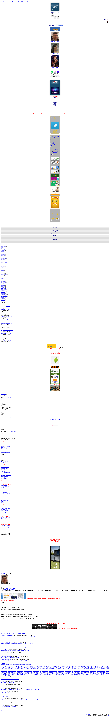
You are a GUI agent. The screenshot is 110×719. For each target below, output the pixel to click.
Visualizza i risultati (4, 417)
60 (74, 666)
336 (3, 672)
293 (35, 671)
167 (28, 668)
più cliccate (8, 397)
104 (25, 667)
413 (31, 673)
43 (53, 666)
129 (69, 667)
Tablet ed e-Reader (3, 300)
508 (92, 674)
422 (47, 673)
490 (60, 674)
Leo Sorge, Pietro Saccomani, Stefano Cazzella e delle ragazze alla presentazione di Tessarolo (19, 699)
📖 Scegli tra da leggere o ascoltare (55, 6)
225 (22, 669)
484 (49, 674)
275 (3, 671)
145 (97, 667)
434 (69, 673)
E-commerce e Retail (3, 252)
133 (76, 667)
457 (1, 674)
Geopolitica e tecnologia (3, 258)
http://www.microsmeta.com (12, 585)
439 (78, 673)
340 (10, 672)
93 (8, 667)
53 (65, 666)
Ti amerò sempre (4, 451)
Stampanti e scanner (3, 286)
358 (42, 672)
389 (97, 672)
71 (88, 666)
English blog (104, 19)
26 (31, 666)
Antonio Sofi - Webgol (5, 525)
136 (81, 667)
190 (69, 668)
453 (103, 673)
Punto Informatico (4, 476)
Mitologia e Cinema (3, 268)
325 (92, 671)
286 (22, 671)
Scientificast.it (3, 502)
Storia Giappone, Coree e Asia (4, 294)
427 (56, 673)
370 (63, 672)
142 (92, 667)
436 (72, 673)
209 (103, 668)
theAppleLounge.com (5, 486)
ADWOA (55, 98)
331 (103, 671)
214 (3, 669)
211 (106, 668)
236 (42, 669)
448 (94, 673)
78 (97, 666)
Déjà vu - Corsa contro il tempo (7, 449)
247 (62, 669)
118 (49, 667)
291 (31, 671)
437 (74, 673)
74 (92, 666)
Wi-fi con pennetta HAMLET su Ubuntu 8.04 (10, 679)
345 (19, 672)
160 (15, 668)
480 (42, 674)
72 (90, 666)
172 (37, 668)
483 (47, 674)
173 (38, 668)
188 (65, 668)
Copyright (3, 457)
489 (58, 674)
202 (90, 668)
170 (33, 668)
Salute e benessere (2, 278)
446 (90, 673)
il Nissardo (3, 471)
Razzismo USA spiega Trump (4, 276)
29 (35, 666)
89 (3, 667)
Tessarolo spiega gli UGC (6, 685)
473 (30, 674)
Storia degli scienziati (3, 290)
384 (88, 672)
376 (74, 672)
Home (2, 1)
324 (90, 671)
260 (85, 669)
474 (31, 674)
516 (106, 674)
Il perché (2, 456)
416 (37, 673)
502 (81, 674)
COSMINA (55, 104)
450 (97, 673)
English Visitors (56, 155)
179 (49, 668)
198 (83, 668)
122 (56, 667)
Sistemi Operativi (2, 283)
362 (49, 672)
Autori (2, 455)
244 (56, 669)
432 (65, 673)
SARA (55, 106)
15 (57, 217)
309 (63, 671)
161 (17, 668)
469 (22, 674)
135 (79, 667)
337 (5, 672)
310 (65, 671)
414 (33, 673)
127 (65, 667)
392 (103, 672)
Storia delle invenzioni (3, 293)
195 (78, 668)
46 (56, 666)
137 (83, 667)
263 (90, 669)
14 (56, 217)
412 (29, 673)
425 (53, 673)
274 (1, 671)
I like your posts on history (6, 333)
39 (48, 666)
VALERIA (55, 97)
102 (21, 667)
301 (49, 671)
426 (54, 673)
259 (83, 669)
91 (6, 667)
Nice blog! (3, 326)
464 (14, 674)
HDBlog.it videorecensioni (6, 465)
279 (10, 671)
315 (74, 671)
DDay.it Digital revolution (6, 475)
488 (56, 674)
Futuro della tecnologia (3, 255)
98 (15, 667)
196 (79, 668)
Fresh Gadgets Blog (5, 518)
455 (106, 673)
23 (27, 666)
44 (54, 666)
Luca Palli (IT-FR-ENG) (5, 472)
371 (65, 672)
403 (14, 673)
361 (47, 672)
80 (100, 666)
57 (70, 666)
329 (99, 671)
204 (94, 668)
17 (51, 218)
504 (85, 674)
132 (74, 667)
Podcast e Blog (2, 275)
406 (19, 673)
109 (34, 667)
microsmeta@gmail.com (9, 589)
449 (95, 673)
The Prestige (3, 444)
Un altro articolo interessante (6, 319)
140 (88, 667)
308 (62, 671)
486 (53, 674)
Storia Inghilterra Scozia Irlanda (4, 296)
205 (96, 668)
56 (69, 666)
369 (62, 672)
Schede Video (2, 279)
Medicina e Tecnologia (3, 266)
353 (33, 672)
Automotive (2, 247)
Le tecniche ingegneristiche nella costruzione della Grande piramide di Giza (16, 640)
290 (30, 671)
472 (28, 674)
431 (63, 673)
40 (49, 666)
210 (104, 668)
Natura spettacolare (5, 649)
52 (64, 666)
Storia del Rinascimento (3, 292)
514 (103, 674)
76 (95, 666)
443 (85, 673)
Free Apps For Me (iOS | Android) (4, 462)
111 (37, 667)
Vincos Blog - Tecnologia (6, 514)
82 (102, 666)
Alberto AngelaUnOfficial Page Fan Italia (55, 236)
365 (55, 672)
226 (24, 669)
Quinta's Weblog (4, 512)
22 (57, 218)
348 (24, 672)
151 (108, 667)
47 (58, 666)
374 (71, 672)
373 (69, 672)
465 (15, 674)
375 (72, 672)
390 (99, 672)
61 (76, 666)
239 (47, 669)
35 (42, 666)
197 (81, 668)
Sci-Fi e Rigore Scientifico (3, 282)
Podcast (22, 1)
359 (44, 672)
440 (79, 673)
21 (56, 218)
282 (15, 671)
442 (83, 673)
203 (92, 668)
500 (78, 674)
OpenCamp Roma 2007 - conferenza (8, 703)
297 (42, 671)
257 (79, 669)
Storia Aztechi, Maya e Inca (3, 288)
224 (21, 669)
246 (60, 669)
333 (106, 671)
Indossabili (2, 261)
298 (44, 671)
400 (8, 673)
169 (31, 668)
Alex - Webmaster (55, 41)
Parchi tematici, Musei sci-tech (4, 274)
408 (22, 673)
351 (30, 672)
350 (28, 672)
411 (28, 673)
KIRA (55, 107)
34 (41, 666)
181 (53, 668)
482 (46, 674)
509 (94, 674)
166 (26, 668)
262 (88, 669)
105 (27, 667)
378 (78, 672)
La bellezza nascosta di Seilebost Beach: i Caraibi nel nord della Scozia (15, 650)
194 (76, 668)
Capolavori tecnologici (3, 249)
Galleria (16, 1)
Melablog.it (3, 487)
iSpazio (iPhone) (4, 485)
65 (81, 666)
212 (108, 668)
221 (15, 669)
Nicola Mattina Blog (5, 507)
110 (35, 667)
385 (90, 672)
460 (6, 674)
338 (6, 672)
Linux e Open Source (3, 264)
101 (19, 667)
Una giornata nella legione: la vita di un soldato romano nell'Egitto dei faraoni (16, 647)
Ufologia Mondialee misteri (55, 240)
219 (12, 669)
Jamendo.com (13, 431)
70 (87, 666)
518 (1, 675)
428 (58, 673)
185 (60, 668)
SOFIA (55, 103)
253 (72, 669)
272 (106, 669)
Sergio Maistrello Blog (5, 508)
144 (95, 667)
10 (51, 217)
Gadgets (1, 257)
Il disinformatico (4, 478)
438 (76, 673)
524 (12, 675)
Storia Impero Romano (3, 295)
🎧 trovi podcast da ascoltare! (55, 83)
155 (6, 668)
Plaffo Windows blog (5, 496)
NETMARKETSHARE (55, 419)
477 (37, 674)
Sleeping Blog (3, 469)
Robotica (3, 652)
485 (51, 674)
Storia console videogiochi (3, 289)
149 (104, 667)
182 (55, 668)
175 (42, 668)
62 (77, 666)
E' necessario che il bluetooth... (7, 312)
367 (58, 672)
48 (59, 666)
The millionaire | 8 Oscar (5, 452)
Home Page (3, 573)
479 (40, 674)
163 (21, 668)
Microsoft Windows (3, 267)
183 (56, 668)
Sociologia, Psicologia (3, 285)
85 (106, 666)
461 (8, 674)
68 (84, 666)
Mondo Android (2, 269)
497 (72, 674)
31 (37, 666)
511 (97, 674)
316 (76, 671)
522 (8, 675)
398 (5, 673)
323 (88, 671)
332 (104, 671)
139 (86, 667)
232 (35, 669)
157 (10, 668)
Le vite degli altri (4, 447)
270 (103, 669)
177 (46, 668)
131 (72, 667)
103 (23, 667)
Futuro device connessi (3, 256)
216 (6, 669)
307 (60, 671)
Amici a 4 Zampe (55, 237)
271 (104, 669)
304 (55, 671)
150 (106, 667)
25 (30, 666)
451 (99, 673)
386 (92, 672)
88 (2, 667)
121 (54, 667)
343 (15, 672)
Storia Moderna (2, 298)
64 (79, 666)
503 (83, 674)
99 (16, 667)
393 (104, 672)
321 (85, 671)
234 (38, 669)
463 (12, 674)
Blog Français (104, 20)
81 (101, 666)
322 (87, 671)
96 (12, 667)
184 (58, 668)
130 (70, 667)
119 (51, 667)
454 (104, 673)
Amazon (58, 73)
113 (40, 667)
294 (37, 671)
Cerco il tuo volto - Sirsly (6, 527)
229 (30, 669)
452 (101, 673)
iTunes (55, 73)
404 (15, 673)
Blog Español (104, 21)
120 (53, 667)
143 (94, 667)
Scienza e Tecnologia (3, 281)
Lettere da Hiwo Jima (5, 445)
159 (14, 668)
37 (45, 666)
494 (67, 674)
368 (60, 672)
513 (101, 674)
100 (18, 667)
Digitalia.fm (3, 470)
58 (72, 666)
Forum (19, 1)
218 (10, 669)
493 (65, 674)
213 (1, 669)
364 (53, 672)
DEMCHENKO (55, 110)
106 (28, 667)
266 (96, 669)
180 (51, 668)
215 (5, 669)
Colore (2, 395)
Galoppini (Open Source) (6, 517)
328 (97, 671)
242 (53, 669)
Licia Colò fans (55, 227)
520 (5, 675)
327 (95, 671)
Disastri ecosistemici (3, 250)
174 (40, 668)
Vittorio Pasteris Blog (5, 506)
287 (24, 671)
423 (49, 673)
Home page (88, 714)
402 (12, 673)
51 (63, 666)
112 (39, 667)
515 (104, 674)
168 (30, 668)
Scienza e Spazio (2, 280)
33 (40, 666)
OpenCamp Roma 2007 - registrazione (8, 706)
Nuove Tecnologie (2, 273)
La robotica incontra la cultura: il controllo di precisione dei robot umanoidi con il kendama (19, 653)
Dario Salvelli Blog (4, 509)
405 (17, 673)
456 (108, 673)
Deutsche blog (104, 22)
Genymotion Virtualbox (5, 493)
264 (92, 669)
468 (21, 674)
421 (46, 673)
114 (42, 667)
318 (79, 671)
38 (46, 666)
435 (70, 673)
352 (31, 672)
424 (51, 673)
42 (51, 666)
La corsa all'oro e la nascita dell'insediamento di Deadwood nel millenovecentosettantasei (18, 636)
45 (55, 666)
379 (79, 672)
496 (71, 674)
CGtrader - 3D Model (5, 467)
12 (53, 217)
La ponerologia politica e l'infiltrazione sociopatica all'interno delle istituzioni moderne (18, 660)
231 (33, 669)
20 (23, 666)
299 (46, 671)
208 (101, 668)
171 (35, 668)
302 (51, 671)
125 (61, 667)
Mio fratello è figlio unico (6, 448)
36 (44, 666)
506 (88, 674)
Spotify (52, 73)
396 (1, 673)
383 (87, 672)
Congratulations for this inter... (7, 330)
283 (17, 671)
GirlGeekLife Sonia (4, 468)
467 (19, 674)
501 (79, 674)
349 (26, 672)
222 (17, 669)
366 (56, 672)
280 (12, 671)
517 (108, 674)
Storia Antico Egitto (3, 287)
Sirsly (108, 715)
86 (107, 666)
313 (70, 671)
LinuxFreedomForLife (5, 481)
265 (94, 669)
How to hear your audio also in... (7, 336)
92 (7, 667)
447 (92, 673)
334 (108, 671)
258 (81, 669)
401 (10, 673)
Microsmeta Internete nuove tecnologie (55, 242)
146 (99, 667)
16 (58, 217)
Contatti (26, 1)
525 (14, 675)
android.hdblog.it (4, 492)
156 (8, 668)
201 (88, 668)
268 (99, 669)
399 (6, 673)
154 (5, 668)
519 (3, 675)
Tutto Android (3, 491)
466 (17, 674)
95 (11, 667)
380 (81, 672)
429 (60, 673)
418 (40, 673)
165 (24, 668)
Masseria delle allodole (5, 446)
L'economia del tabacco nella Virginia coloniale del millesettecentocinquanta (16, 664)
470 (24, 674)
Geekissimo (3, 473)
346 (21, 672)
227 (26, 669)
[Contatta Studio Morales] (55, 568)
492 (63, 674)
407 (21, 673)
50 (62, 666)
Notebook (2, 272)
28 (34, 666)
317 (78, 671)
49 (60, 666)
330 (101, 671)
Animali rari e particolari (3, 246)
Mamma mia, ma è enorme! (6, 309)
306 (58, 671)
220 (14, 669)
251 (69, 669)
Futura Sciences (4, 522)
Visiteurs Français (55, 152)
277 (6, 671)
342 (14, 672)
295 (38, 671)
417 (38, 673)
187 (63, 668)
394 (106, 672)
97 (13, 667)
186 (62, 668)
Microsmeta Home (10, 1)
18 (52, 218)
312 (69, 671)
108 (32, 667)
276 (5, 671)
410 (26, 673)
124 (60, 667)
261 (87, 669)
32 (39, 666)
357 (40, 672)
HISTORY (55, 109)
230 (31, 669)
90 (4, 667)
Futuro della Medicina (3, 254)
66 (82, 666)
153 (3, 668)
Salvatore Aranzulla (4, 511)
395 (108, 672)
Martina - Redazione (55, 53)
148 (102, 667)
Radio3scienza (3, 501)
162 (19, 668)
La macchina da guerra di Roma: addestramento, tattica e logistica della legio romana (17, 643)
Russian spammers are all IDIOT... (7, 340)
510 (96, 674)
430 (62, 673)
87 (1, 667)
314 (72, 671)
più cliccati (8, 306)
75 (93, 666)
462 (10, 674)
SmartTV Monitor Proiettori (3, 284)
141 (90, 667)
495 (69, 674)
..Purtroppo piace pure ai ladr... (7, 316)
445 (88, 673)
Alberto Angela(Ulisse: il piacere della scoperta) (55, 233)
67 (83, 666)
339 (8, 672)
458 (3, 674)
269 (101, 669)
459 (5, 674)
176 (44, 668)
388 (96, 672)
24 (28, 666)
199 (85, 668)
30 (36, 666)
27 (32, 666)
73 (91, 666)
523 (10, 675)
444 (87, 673)
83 (104, 666)
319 (81, 671)
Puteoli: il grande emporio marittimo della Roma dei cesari (12, 657)
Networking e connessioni (3, 271)
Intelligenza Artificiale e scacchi (4, 262)
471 (26, 674)
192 (72, 668)
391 (101, 672)
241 (51, 669)
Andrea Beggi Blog (4, 510)
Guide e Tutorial (2, 259)
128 (67, 667)
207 (99, 668)
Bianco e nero (3, 394)
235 (40, 669)
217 (8, 669)
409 (24, 673)
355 (37, 672)
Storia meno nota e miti (3, 297)
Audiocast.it (3, 477)
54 (67, 666)
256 (78, 669)
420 (44, 673)
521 (6, 675)
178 (47, 668)
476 (35, 674)
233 (37, 669)
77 (96, 666)
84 (105, 666)
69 (86, 666)
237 (44, 669)
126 (63, 667)
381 (83, 672)
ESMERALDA (55, 102)
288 (26, 671)
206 (97, 668)
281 (14, 671)
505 (87, 674)
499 (76, 674)
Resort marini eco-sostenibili (3, 277)
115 (44, 667)
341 (12, 672)
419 (42, 673)
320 (83, 671)
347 (22, 672)
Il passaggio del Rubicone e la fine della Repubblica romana (13, 633)
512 (99, 674)
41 (50, 666)
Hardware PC (2, 260)
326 (94, 671)
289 (28, 671)
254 (74, 669)
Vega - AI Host (55, 67)
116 (46, 667)
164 (22, 668)
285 (21, 671)
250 (67, 669)
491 (62, 674)
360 (46, 672)
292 (33, 671)
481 (44, 674)
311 (67, 671)
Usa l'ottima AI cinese (51, 25)
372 (67, 672)
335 (1, 672)
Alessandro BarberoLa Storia (55, 231)
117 (47, 667)
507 (90, 674)
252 (71, 669)
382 (85, 672)
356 (38, 672)
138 (85, 667)
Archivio (5, 1)
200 (87, 668)
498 (74, 674)
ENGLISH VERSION (3, 253)
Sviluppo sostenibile (3, 299)
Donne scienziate (2, 251)
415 (35, 673)
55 (68, 666)
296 (40, 671)
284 (19, 671)
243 (55, 669)
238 (46, 669)
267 (97, 669)
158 (12, 668)
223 (19, 669)
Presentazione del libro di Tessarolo (8, 682)
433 (67, 673)
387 (94, 672)
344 (17, 672)
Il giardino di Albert (4, 500)
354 (35, 672)
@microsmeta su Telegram (10, 588)
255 (76, 669)
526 (15, 675)
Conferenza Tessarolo (5, 692)
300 (47, 671)
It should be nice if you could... (7, 323)
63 (78, 666)
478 (38, 674)
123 (58, 667)
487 (55, 674)
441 (81, 673)
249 (65, 669)
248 (63, 669)
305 (56, 671)
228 (28, 669)
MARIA (55, 105)
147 (101, 667)
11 (52, 217)
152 (1, 668)
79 (98, 666)
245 (58, 669)
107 (30, 667)
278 (8, 671)
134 (77, 667)
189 (67, 668)
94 (9, 667)
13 (14, 666)
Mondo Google (2, 270)
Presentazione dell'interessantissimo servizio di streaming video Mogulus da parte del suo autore (20, 689)
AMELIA (55, 101)
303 (53, 671)
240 (49, 669)
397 (3, 673)
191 (71, 668)
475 (33, 674)
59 (73, 666)
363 (51, 672)
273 (108, 669)
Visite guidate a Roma (55, 164)
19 (53, 218)
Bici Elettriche (2, 248)
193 (74, 668)
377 (76, 672)
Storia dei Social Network (3, 291)
